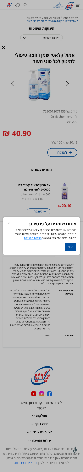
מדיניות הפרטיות (33, 238)
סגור (70, 247)
